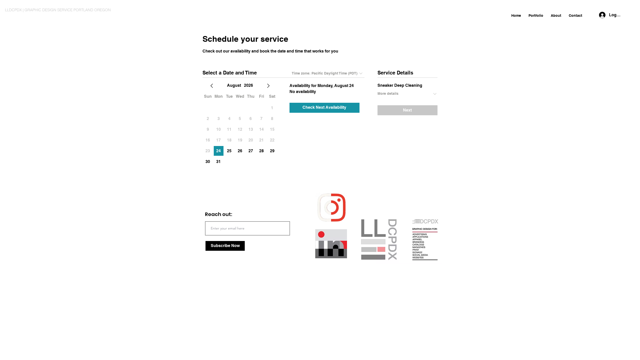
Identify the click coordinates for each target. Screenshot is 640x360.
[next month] (268, 86)
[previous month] (212, 86)
